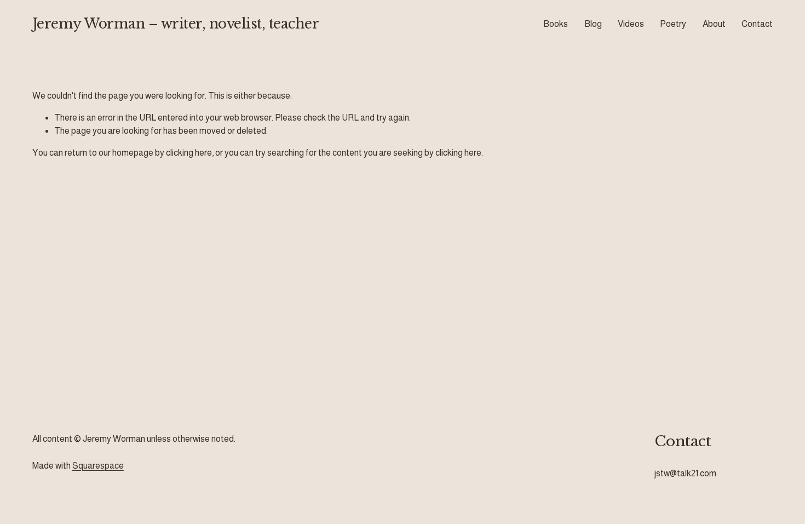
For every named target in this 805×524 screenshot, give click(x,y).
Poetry (673, 24)
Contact (757, 24)
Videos (631, 24)
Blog (593, 24)
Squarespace (98, 465)
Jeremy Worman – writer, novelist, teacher (175, 23)
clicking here (189, 152)
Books (555, 24)
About (714, 24)
